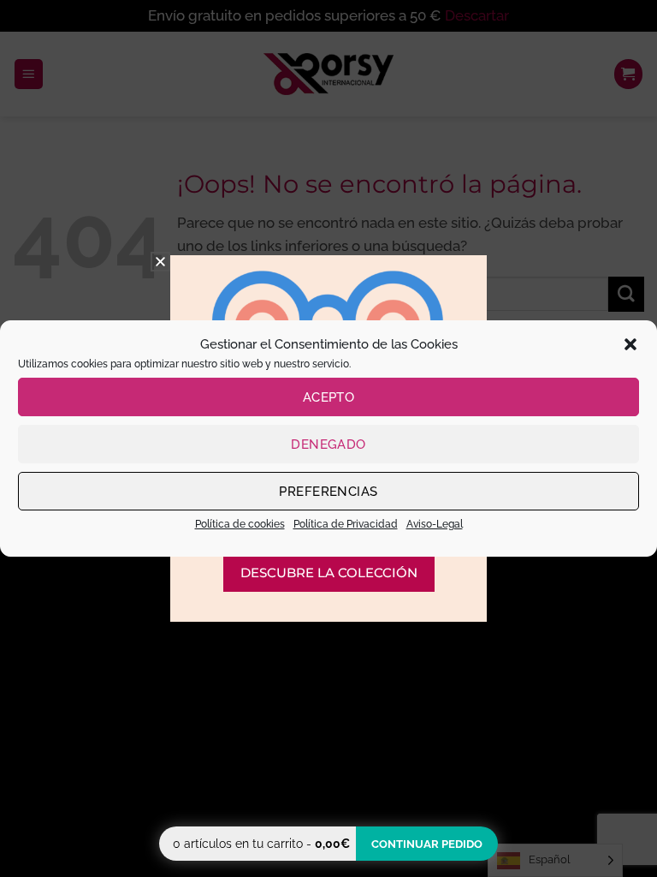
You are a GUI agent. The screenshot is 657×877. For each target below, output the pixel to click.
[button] (630, 344)
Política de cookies (240, 524)
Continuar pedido (426, 844)
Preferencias (328, 491)
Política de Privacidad (345, 524)
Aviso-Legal (434, 524)
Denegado (328, 444)
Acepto (329, 397)
